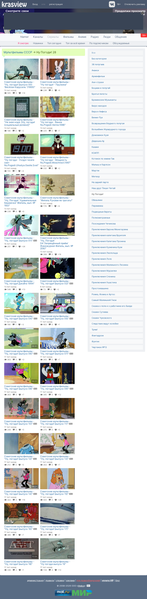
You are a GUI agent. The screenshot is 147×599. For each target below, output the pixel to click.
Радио (95, 36)
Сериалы (53, 36)
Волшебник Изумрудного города (109, 129)
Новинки (38, 43)
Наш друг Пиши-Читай (103, 188)
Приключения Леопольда (105, 253)
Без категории (99, 58)
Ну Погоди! (97, 194)
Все (93, 52)
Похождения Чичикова (104, 223)
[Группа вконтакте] (111, 6)
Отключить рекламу (134, 4)
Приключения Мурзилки (104, 270)
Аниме (82, 36)
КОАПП (95, 153)
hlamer (24, 36)
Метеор (96, 176)
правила (50, 580)
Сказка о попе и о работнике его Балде (112, 306)
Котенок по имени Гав (103, 158)
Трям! (94, 329)
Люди (106, 36)
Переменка (97, 205)
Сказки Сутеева (100, 312)
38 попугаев (98, 64)
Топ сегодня (54, 43)
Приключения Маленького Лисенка (110, 264)
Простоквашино (100, 288)
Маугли (95, 170)
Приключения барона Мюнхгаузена (110, 229)
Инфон (81, 585)
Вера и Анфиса (99, 111)
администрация (35, 580)
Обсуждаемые (121, 43)
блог (117, 580)
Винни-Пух (97, 117)
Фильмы (68, 36)
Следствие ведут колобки (105, 323)
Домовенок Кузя (100, 135)
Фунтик (95, 341)
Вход (35, 4)
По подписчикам (98, 43)
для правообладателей (88, 580)
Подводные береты (102, 211)
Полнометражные (101, 217)
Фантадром (98, 335)
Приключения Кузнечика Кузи (107, 247)
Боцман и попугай (101, 88)
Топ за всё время (75, 43)
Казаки (95, 147)
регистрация (56, 4)
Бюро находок (99, 105)
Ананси (95, 70)
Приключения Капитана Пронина (109, 241)
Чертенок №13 (99, 347)
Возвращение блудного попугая (108, 123)
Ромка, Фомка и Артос (103, 294)
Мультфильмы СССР (18, 52)
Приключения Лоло (102, 259)
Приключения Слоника (103, 276)
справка (60, 580)
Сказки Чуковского (102, 318)
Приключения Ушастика (104, 282)
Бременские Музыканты (104, 99)
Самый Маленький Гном (104, 300)
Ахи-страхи (98, 82)
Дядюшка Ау (98, 141)
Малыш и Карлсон (101, 164)
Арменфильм (98, 76)
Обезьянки (97, 200)
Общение (121, 36)
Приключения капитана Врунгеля (109, 235)
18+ (119, 4)
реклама (70, 580)
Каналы (38, 36)
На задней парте (100, 182)
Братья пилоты (99, 94)
